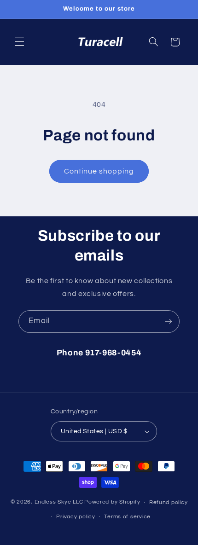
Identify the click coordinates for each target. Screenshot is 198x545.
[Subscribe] (168, 321)
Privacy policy (75, 516)
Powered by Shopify (112, 502)
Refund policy (168, 502)
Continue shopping (99, 171)
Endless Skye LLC (59, 502)
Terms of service (127, 516)
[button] (19, 41)
